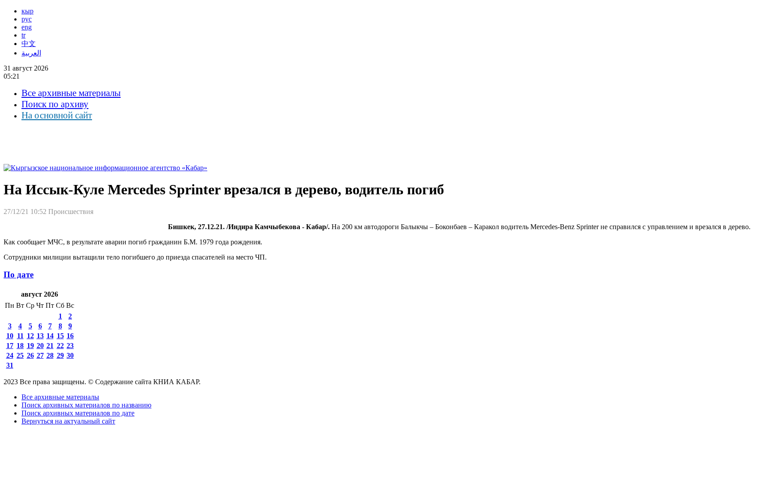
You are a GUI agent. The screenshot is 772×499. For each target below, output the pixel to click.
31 (9, 365)
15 (60, 336)
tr (23, 35)
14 (50, 336)
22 (60, 345)
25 (20, 355)
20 (40, 345)
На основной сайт (56, 115)
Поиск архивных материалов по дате (77, 413)
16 (70, 336)
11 (20, 336)
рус (26, 19)
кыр (27, 11)
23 (70, 345)
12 (30, 336)
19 (30, 345)
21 (50, 345)
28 (50, 355)
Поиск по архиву (54, 104)
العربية (31, 53)
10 (9, 336)
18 (20, 345)
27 (40, 355)
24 (9, 355)
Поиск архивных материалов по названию (86, 405)
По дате (19, 274)
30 (70, 355)
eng (26, 27)
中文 (28, 43)
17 (9, 345)
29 (60, 355)
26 (30, 355)
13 (40, 336)
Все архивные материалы (71, 93)
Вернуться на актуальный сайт (68, 421)
